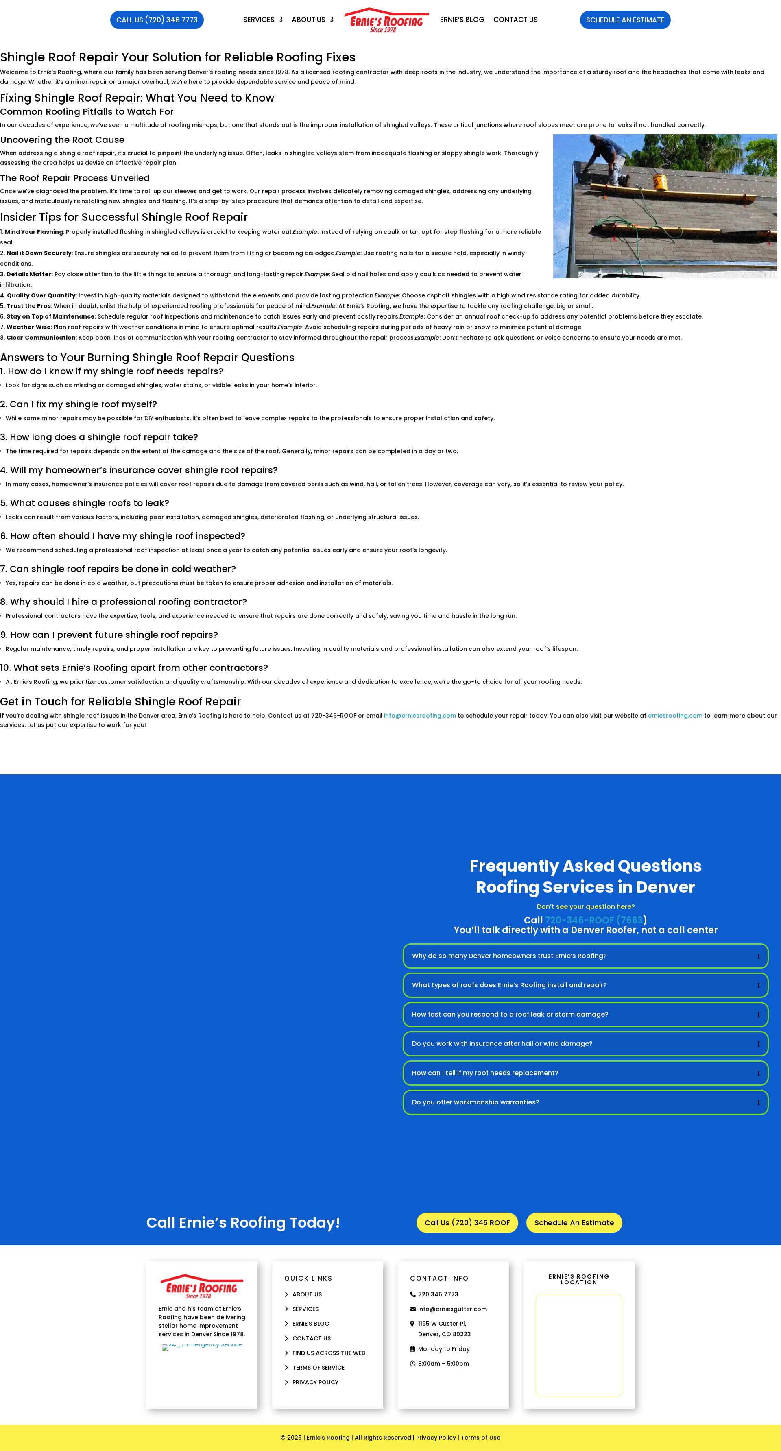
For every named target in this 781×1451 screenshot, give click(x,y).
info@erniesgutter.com (452, 1309)
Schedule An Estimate (625, 20)
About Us (308, 19)
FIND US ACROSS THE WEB (328, 1353)
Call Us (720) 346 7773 (157, 20)
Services (259, 19)
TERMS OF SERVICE (318, 1368)
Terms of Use (480, 1438)
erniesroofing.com (675, 715)
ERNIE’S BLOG (462, 19)
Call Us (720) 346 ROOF (467, 1223)
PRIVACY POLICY (315, 1382)
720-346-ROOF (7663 (594, 920)
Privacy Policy (436, 1438)
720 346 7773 (438, 1294)
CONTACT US (311, 1338)
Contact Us (515, 19)
